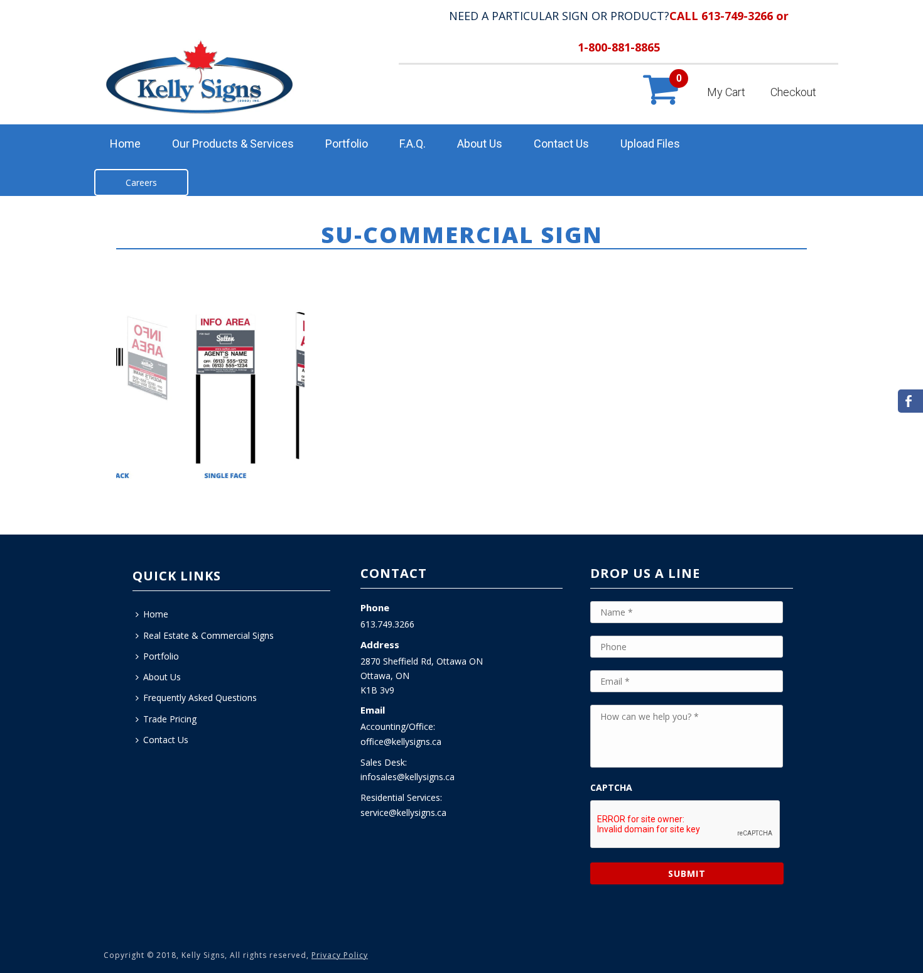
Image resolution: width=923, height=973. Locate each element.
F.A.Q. (412, 143)
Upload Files (650, 143)
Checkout (793, 92)
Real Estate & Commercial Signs (208, 635)
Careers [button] (141, 182)
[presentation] (685, 824)
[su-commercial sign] (210, 395)
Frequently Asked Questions (200, 698)
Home (125, 143)
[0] (659, 102)
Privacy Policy (339, 955)
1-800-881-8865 (619, 47)
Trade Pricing (170, 719)
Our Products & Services (233, 143)
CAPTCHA (611, 787)
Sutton (690, 258)
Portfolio (346, 143)
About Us (479, 143)
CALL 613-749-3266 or (729, 15)
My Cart (726, 92)
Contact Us (561, 143)
